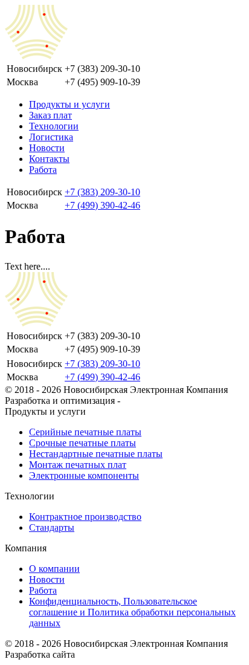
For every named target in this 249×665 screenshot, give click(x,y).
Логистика (51, 137)
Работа (43, 169)
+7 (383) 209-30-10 (102, 192)
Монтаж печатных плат (77, 464)
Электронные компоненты (84, 475)
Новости (47, 148)
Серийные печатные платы (85, 432)
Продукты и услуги (69, 104)
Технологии (54, 126)
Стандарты (51, 527)
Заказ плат (50, 115)
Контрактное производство (85, 516)
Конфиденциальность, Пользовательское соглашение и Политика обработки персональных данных (132, 612)
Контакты (49, 159)
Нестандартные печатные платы (96, 454)
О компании (54, 568)
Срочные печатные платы (82, 443)
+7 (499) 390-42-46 (102, 205)
